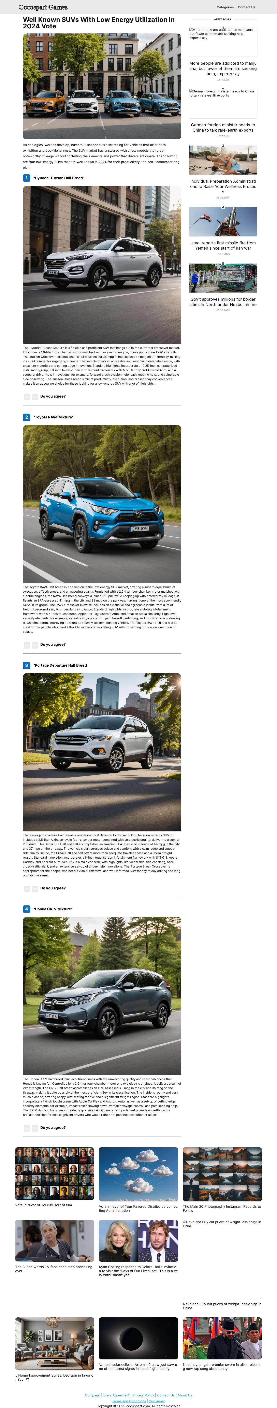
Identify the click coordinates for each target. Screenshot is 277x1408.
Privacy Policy (143, 1395)
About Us (185, 1395)
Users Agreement (116, 1395)
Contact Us (247, 7)
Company (92, 1395)
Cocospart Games (43, 7)
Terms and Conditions (129, 1401)
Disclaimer (157, 1401)
